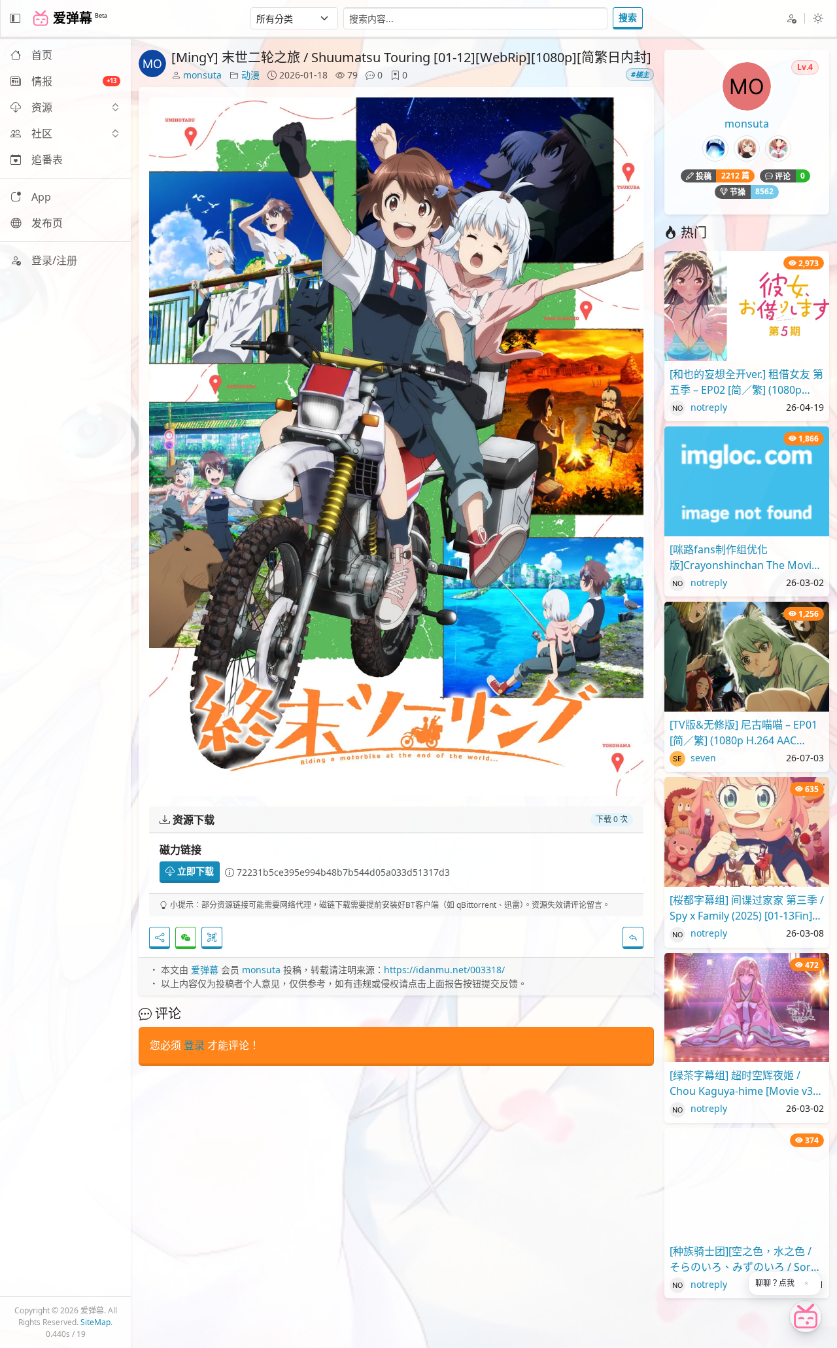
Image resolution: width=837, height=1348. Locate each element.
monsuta (202, 75)
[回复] (633, 938)
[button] (65, 107)
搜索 (628, 17)
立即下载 (194, 871)
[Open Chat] (805, 1316)
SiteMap (95, 1322)
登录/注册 (54, 260)
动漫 (250, 75)
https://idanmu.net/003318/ (444, 969)
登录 (194, 1045)
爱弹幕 (204, 969)
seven (702, 758)
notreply (707, 407)
